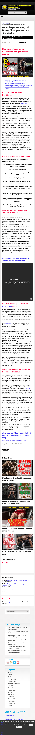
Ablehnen (19, 726)
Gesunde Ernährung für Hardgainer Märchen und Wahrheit (17, 651)
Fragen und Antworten (14, 683)
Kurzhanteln (7, 306)
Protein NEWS (12, 690)
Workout (7, 23)
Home (3, 23)
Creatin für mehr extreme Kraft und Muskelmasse (17, 643)
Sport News (11, 696)
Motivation (10, 685)
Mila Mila (6, 36)
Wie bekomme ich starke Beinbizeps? (15, 83)
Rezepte (10, 692)
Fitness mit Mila (12, 679)
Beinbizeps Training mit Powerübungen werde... (18, 580)
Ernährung (10, 677)
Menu (3, 16)
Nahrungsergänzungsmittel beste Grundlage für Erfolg (16, 647)
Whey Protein (11, 703)
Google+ (22, 1)
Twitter (18, 1)
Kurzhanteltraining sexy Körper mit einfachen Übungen (17, 635)
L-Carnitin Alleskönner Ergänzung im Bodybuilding (17, 639)
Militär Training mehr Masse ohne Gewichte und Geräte (16, 502)
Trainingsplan (11, 701)
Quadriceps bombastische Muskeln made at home (17, 530)
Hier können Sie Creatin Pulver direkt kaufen (14, 440)
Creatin (10, 674)
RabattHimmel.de (9, 715)
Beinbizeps (24, 103)
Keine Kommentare (9, 38)
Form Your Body (12, 681)
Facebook (13, 1)
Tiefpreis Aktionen (12, 699)
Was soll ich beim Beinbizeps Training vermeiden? (18, 85)
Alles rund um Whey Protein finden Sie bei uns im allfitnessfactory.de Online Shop (17, 435)
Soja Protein (11, 694)
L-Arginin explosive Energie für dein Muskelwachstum (17, 628)
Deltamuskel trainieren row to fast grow (16, 553)
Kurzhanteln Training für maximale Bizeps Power (16, 479)
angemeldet (11, 602)
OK (31, 724)
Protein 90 (10, 688)
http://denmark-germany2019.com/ (14, 719)
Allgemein (10, 672)
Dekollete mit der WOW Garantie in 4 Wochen (18, 632)
